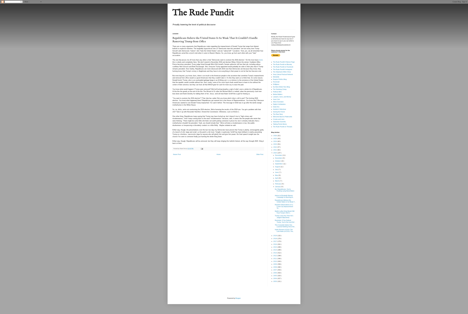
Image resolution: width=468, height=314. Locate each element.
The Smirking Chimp (280, 89)
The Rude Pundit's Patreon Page (284, 62)
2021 (275, 150)
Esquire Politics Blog (280, 79)
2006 (275, 273)
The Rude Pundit (203, 13)
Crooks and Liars (278, 119)
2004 (275, 278)
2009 (275, 264)
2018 (275, 238)
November (278, 158)
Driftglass (276, 84)
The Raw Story (278, 114)
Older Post (259, 154)
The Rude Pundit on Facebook (283, 67)
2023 (275, 144)
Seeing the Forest (279, 112)
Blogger (238, 298)
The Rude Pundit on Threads (282, 127)
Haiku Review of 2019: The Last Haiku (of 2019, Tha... (284, 230)
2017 (275, 241)
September (279, 164)
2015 (275, 247)
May (276, 175)
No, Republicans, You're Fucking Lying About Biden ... (284, 191)
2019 (275, 235)
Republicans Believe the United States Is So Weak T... (285, 201)
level (261, 60)
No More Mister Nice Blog (281, 87)
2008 (275, 267)
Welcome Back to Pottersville (282, 117)
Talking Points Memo (280, 124)
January (278, 187)
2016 (275, 244)
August (277, 167)
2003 (275, 281)
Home (219, 154)
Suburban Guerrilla (279, 122)
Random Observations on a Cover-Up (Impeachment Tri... (284, 206)
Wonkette (276, 77)
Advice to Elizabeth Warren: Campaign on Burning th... (284, 196)
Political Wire (277, 92)
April (276, 178)
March (277, 181)
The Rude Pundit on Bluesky (282, 64)
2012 (275, 255)
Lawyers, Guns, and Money (282, 97)
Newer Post (177, 154)
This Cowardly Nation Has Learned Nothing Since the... (285, 226)
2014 (275, 250)
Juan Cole (276, 99)
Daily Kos (276, 107)
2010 (275, 261)
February (278, 184)
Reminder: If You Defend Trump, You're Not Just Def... (285, 221)
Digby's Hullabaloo (279, 104)
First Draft (276, 82)
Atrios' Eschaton (278, 102)
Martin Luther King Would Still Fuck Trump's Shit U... (284, 212)
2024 (275, 141)
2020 (275, 153)
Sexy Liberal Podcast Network (283, 74)
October (278, 161)
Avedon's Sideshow (279, 109)
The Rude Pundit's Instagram (282, 69)
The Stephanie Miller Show (282, 72)
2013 (275, 253)
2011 (275, 258)
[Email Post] (201, 148)
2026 (275, 135)
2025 (275, 138)
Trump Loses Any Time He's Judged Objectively (284, 216)
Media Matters (277, 94)
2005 (275, 276)
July (276, 169)
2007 (275, 270)
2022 (275, 147)
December (278, 155)
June (277, 172)
